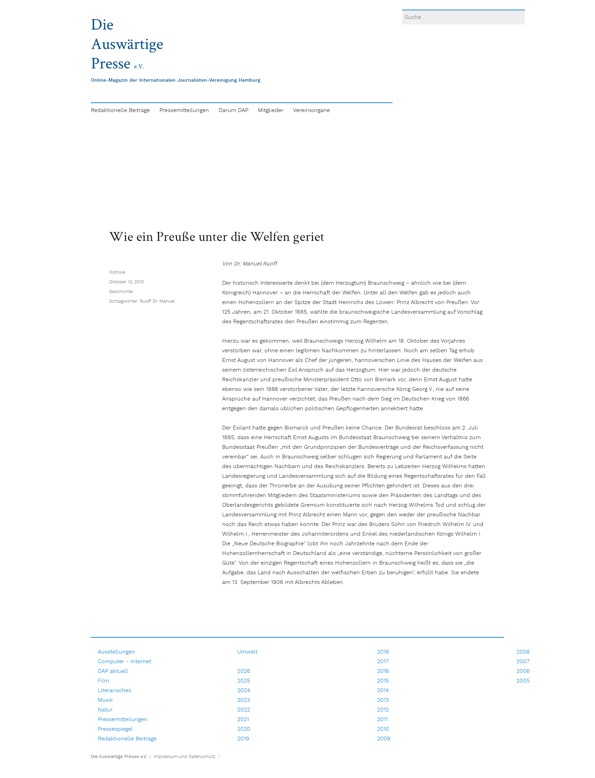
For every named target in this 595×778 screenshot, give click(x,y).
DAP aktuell (113, 671)
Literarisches (114, 690)
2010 (383, 729)
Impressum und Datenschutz (185, 757)
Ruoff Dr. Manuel (157, 301)
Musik (105, 700)
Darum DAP (233, 110)
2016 (383, 671)
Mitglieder (270, 110)
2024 (243, 690)
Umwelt (247, 652)
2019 (243, 738)
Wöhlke (117, 272)
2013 (383, 700)
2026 (243, 671)
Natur (105, 710)
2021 (243, 719)
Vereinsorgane (311, 110)
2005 (523, 681)
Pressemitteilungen (184, 110)
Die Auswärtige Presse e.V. (119, 757)
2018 (383, 652)
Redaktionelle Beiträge (120, 110)
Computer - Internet (124, 661)
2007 (523, 661)
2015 (383, 681)
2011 (382, 719)
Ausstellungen (116, 652)
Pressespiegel (115, 729)
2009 (383, 738)
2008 (523, 652)
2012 (383, 710)
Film (103, 681)
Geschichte (121, 292)
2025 (243, 681)
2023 (243, 700)
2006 (523, 671)
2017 (383, 661)
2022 (243, 710)
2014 (383, 690)
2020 (243, 729)
